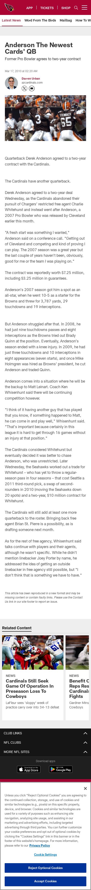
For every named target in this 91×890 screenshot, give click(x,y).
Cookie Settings (45, 854)
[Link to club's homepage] (9, 5)
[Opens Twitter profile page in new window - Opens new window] (24, 88)
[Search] (76, 7)
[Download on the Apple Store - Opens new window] (29, 770)
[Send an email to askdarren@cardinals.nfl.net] (32, 88)
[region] (45, 836)
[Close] (85, 788)
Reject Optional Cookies (45, 868)
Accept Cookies (45, 881)
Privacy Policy (39, 845)
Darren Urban (31, 78)
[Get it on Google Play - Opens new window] (61, 771)
